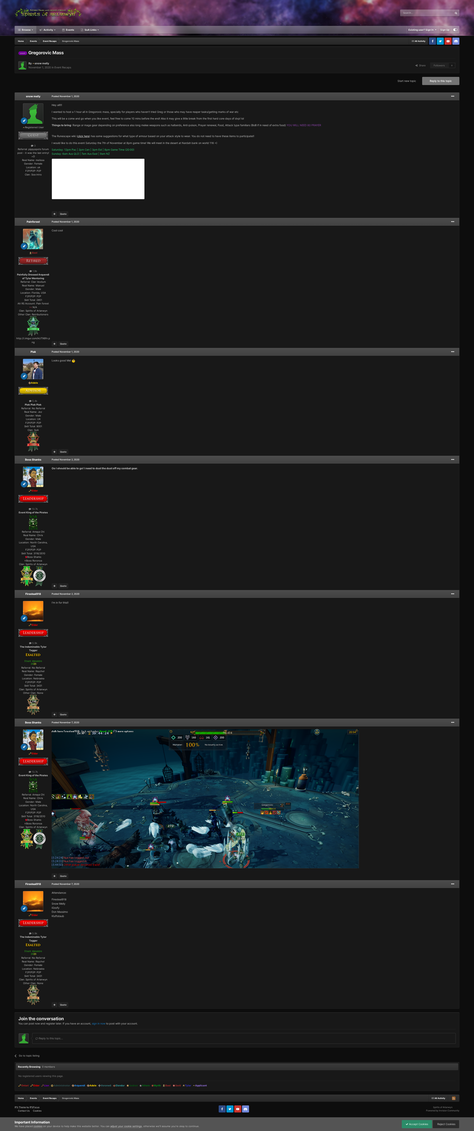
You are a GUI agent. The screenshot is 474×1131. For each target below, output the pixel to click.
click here (83, 136)
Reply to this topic (441, 80)
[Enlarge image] (33, 326)
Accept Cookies (418, 1124)
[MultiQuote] (54, 214)
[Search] (456, 13)
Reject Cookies (446, 1124)
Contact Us (24, 1110)
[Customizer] (455, 30)
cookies (38, 1126)
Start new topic (407, 80)
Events (69, 29)
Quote (63, 213)
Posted (65, 96)
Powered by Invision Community (442, 1110)
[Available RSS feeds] (453, 1098)
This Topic (442, 12)
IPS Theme (20, 1107)
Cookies (37, 1110)
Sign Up (444, 29)
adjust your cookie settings (126, 1126)
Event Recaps (62, 67)
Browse (26, 29)
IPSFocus (34, 1107)
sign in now (98, 1023)
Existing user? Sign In (421, 29)
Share (422, 65)
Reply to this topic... (50, 1038)
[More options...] (452, 96)
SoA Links (90, 29)
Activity (48, 29)
